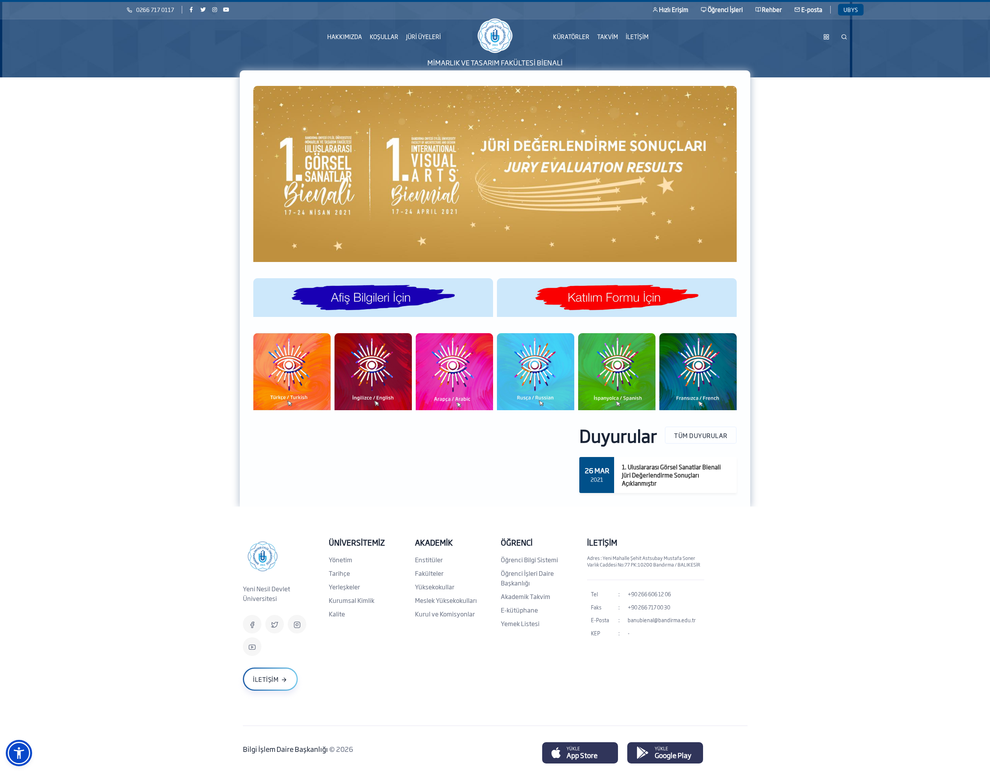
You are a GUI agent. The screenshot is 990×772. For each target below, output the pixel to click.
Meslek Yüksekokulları (446, 600)
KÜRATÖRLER (571, 36)
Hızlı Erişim (673, 9)
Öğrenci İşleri (725, 9)
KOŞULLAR (384, 36)
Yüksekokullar (434, 586)
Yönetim (340, 559)
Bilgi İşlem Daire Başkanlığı (286, 749)
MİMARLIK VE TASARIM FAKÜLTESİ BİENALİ (495, 62)
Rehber (772, 9)
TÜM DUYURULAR (700, 435)
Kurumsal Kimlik (351, 600)
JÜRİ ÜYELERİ (423, 36)
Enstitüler (429, 559)
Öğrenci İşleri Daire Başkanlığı (527, 577)
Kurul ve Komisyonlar (445, 613)
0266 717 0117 (155, 9)
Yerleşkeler (344, 586)
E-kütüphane (519, 610)
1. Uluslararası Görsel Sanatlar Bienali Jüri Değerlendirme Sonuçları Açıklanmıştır (671, 475)
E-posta (811, 9)
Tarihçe (339, 573)
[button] (19, 753)
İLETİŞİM (637, 36)
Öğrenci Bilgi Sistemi (529, 559)
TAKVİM (607, 36)
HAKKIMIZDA (344, 36)
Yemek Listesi (520, 623)
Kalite (337, 613)
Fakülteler (429, 573)
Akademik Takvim (525, 596)
